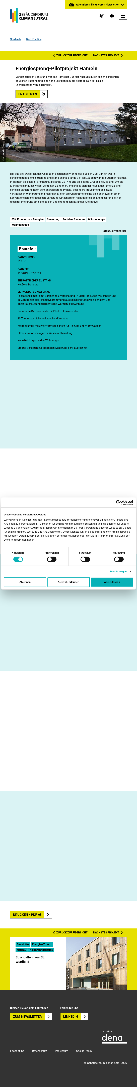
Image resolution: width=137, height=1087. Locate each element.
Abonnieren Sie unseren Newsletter (97, 4)
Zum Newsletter (27, 1017)
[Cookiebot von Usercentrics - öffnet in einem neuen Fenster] (118, 502)
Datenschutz (39, 1051)
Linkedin (70, 1017)
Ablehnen (25, 582)
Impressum (61, 1051)
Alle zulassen (112, 582)
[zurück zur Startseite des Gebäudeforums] (29, 15)
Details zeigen (118, 571)
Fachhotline (17, 1051)
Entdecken (27, 94)
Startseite (15, 39)
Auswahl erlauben (68, 582)
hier (36, 440)
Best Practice (33, 39)
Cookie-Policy (84, 1051)
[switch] (51, 559)
